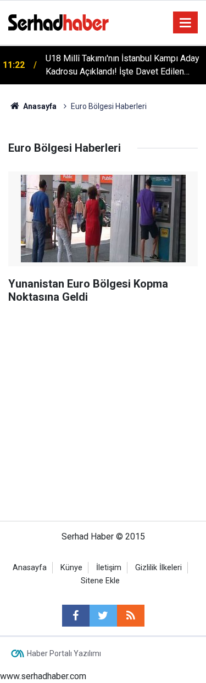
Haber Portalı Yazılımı (64, 653)
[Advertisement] (103, 354)
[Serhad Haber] (58, 21)
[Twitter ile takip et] (103, 616)
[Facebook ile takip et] (76, 616)
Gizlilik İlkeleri (158, 567)
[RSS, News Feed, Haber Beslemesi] (130, 616)
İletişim (108, 567)
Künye (71, 567)
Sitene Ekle (100, 581)
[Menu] (186, 23)
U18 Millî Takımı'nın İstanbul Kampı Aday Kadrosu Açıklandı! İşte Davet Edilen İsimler (122, 65)
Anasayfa (30, 567)
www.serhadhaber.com (43, 676)
